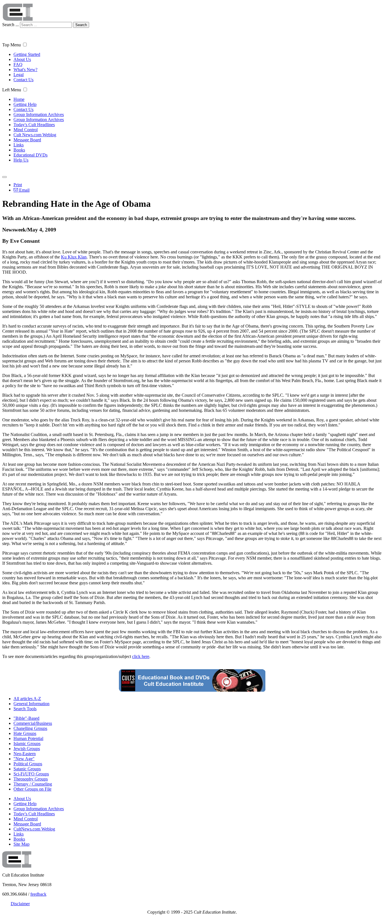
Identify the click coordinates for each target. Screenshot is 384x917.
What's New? (25, 69)
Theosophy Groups (30, 779)
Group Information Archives (38, 114)
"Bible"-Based (26, 718)
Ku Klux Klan (74, 257)
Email (24, 190)
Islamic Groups (26, 743)
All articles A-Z (27, 698)
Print (17, 184)
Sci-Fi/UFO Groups (31, 773)
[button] (25, 44)
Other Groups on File (32, 789)
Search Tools (25, 708)
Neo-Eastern (24, 753)
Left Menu (11, 89)
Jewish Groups (26, 748)
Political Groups (27, 763)
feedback (38, 894)
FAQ (17, 64)
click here (140, 656)
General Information (31, 703)
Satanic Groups (27, 768)
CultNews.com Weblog (34, 829)
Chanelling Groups (30, 728)
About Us (22, 59)
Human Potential (28, 738)
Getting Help (25, 104)
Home (18, 99)
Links (18, 144)
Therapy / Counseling (32, 784)
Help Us (20, 160)
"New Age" (24, 758)
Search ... (10, 24)
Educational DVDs (30, 155)
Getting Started (26, 54)
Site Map (21, 844)
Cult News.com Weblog (34, 134)
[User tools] (4, 177)
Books (19, 149)
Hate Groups (24, 733)
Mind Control (25, 129)
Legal (18, 74)
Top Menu (11, 44)
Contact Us (23, 79)
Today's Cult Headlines (34, 124)
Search (81, 25)
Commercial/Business (32, 723)
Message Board (27, 139)
